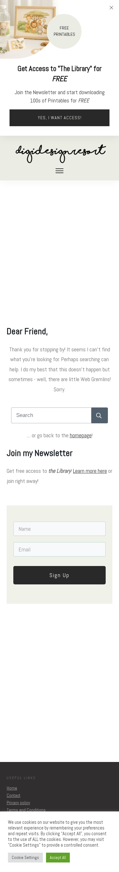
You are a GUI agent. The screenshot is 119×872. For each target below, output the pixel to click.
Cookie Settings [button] (25, 857)
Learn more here (90, 470)
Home (12, 788)
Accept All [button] (58, 857)
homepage (81, 435)
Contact (13, 795)
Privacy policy (18, 802)
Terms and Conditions (26, 810)
